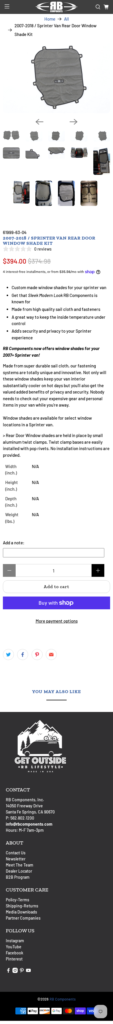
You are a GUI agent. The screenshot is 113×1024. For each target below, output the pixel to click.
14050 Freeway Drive (24, 805)
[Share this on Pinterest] (37, 654)
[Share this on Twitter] (8, 654)
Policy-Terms (17, 899)
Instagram (15, 940)
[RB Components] (56, 6)
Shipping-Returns (22, 905)
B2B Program (18, 877)
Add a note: (13, 542)
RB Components (63, 999)
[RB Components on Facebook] (8, 971)
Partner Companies (23, 918)
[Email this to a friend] (51, 654)
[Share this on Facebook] (22, 654)
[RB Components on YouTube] (28, 971)
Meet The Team (19, 864)
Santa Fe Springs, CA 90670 (30, 811)
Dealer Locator (19, 871)
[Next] (73, 121)
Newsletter (15, 858)
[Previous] (39, 121)
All (66, 19)
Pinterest (14, 958)
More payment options (57, 621)
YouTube (13, 946)
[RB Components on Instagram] (15, 971)
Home (49, 19)
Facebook (14, 952)
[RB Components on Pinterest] (21, 971)
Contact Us (15, 852)
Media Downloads (21, 911)
